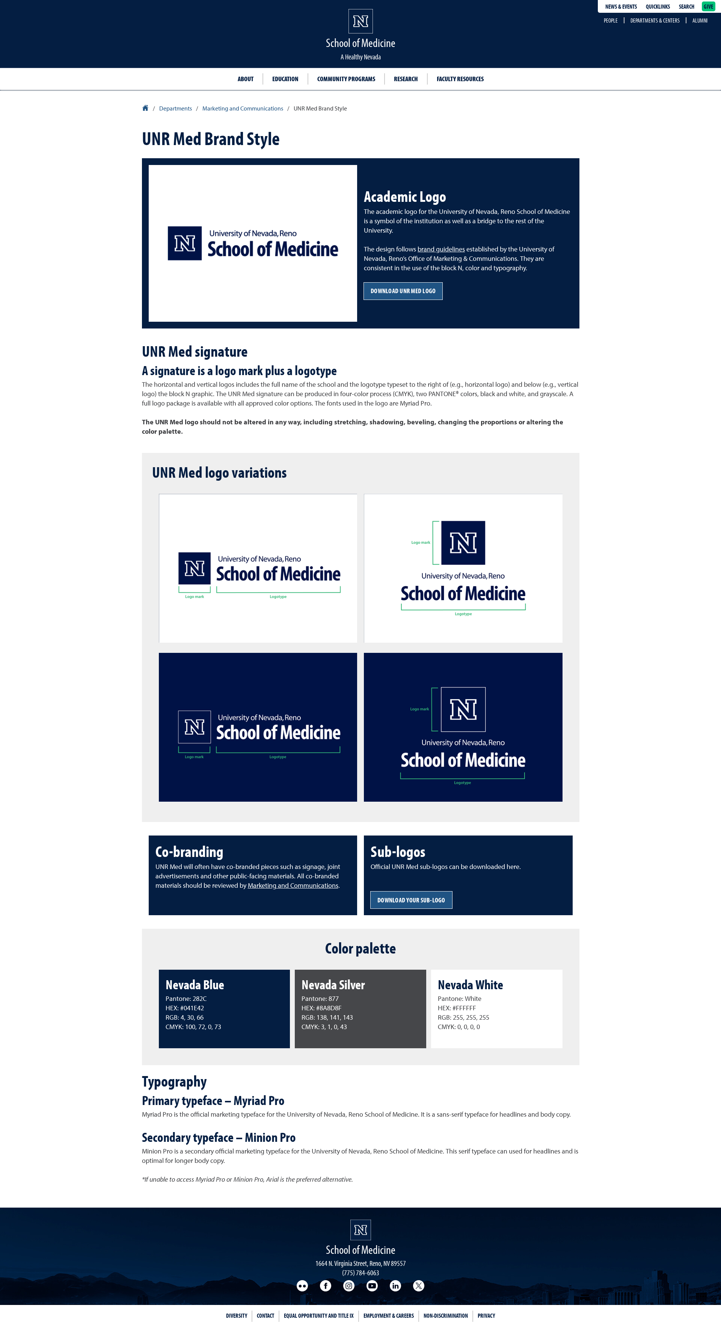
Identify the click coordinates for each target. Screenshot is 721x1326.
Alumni (699, 20)
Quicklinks (658, 6)
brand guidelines (441, 249)
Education (285, 78)
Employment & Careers (389, 1315)
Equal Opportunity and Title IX (319, 1315)
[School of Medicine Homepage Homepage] (360, 1230)
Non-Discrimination (446, 1315)
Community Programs (346, 78)
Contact (265, 1315)
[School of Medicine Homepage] (360, 28)
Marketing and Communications (293, 885)
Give (708, 6)
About (245, 78)
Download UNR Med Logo (403, 290)
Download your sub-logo (411, 900)
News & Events (621, 6)
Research (406, 78)
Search (686, 6)
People (611, 20)
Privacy (486, 1315)
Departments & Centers (655, 20)
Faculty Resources (460, 78)
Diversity (236, 1315)
